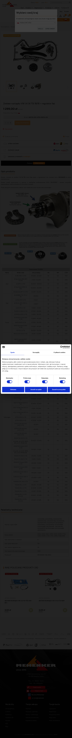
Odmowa (13, 389)
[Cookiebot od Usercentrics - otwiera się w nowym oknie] (61, 347)
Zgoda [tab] (12, 352)
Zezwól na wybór (36, 389)
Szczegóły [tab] (36, 352)
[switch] (27, 381)
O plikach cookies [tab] (59, 352)
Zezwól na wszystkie (59, 389)
